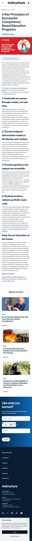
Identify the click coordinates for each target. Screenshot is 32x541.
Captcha (5, 430)
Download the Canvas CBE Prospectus (12, 277)
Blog (3, 10)
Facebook (12, 513)
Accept (15, 532)
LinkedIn (3, 513)
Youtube (21, 513)
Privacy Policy (17, 527)
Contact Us (5, 478)
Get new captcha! (17, 424)
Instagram (16, 513)
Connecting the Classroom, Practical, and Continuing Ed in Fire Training (15, 351)
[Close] (27, 520)
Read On (4, 325)
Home (10, 486)
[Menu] (2, 3)
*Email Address (7, 418)
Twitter (7, 513)
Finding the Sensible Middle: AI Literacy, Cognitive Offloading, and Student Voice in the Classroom (15, 384)
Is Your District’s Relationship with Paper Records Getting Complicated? (15, 319)
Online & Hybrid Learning (10, 58)
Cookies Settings (14, 536)
